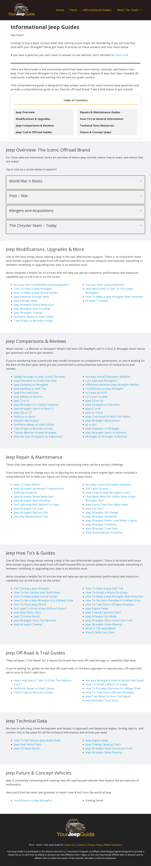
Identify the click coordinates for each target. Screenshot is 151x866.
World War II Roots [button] (25, 181)
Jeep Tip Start (94, 508)
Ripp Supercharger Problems (104, 532)
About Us (70, 844)
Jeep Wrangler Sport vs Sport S (33, 408)
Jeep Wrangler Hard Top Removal (35, 620)
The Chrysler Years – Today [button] (33, 225)
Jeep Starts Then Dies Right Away (107, 504)
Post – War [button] (18, 195)
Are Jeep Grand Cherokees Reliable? (108, 376)
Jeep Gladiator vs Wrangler (103, 428)
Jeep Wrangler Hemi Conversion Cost (109, 620)
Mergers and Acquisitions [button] (31, 210)
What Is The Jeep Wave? (101, 628)
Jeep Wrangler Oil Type (28, 508)
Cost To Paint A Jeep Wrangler (33, 288)
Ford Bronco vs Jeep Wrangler (105, 388)
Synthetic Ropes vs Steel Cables (34, 316)
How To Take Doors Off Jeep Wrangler (110, 604)
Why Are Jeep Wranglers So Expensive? (38, 436)
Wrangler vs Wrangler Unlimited (106, 436)
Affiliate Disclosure (112, 844)
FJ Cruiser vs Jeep (96, 396)
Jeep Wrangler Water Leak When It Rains (111, 520)
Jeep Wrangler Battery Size (31, 512)
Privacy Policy (94, 844)
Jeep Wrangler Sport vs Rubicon (106, 432)
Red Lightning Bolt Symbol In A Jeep (36, 504)
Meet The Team (127, 10)
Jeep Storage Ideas (25, 300)
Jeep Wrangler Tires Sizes (102, 528)
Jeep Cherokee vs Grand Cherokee (35, 380)
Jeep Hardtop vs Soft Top (30, 388)
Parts (73, 10)
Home (60, 10)
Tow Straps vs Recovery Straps (33, 320)
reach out (121, 55)
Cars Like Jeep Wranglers (101, 380)
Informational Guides (97, 10)
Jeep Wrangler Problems (101, 524)
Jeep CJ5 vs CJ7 (23, 412)
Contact (81, 844)
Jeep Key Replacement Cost (31, 516)
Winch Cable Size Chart (100, 632)
